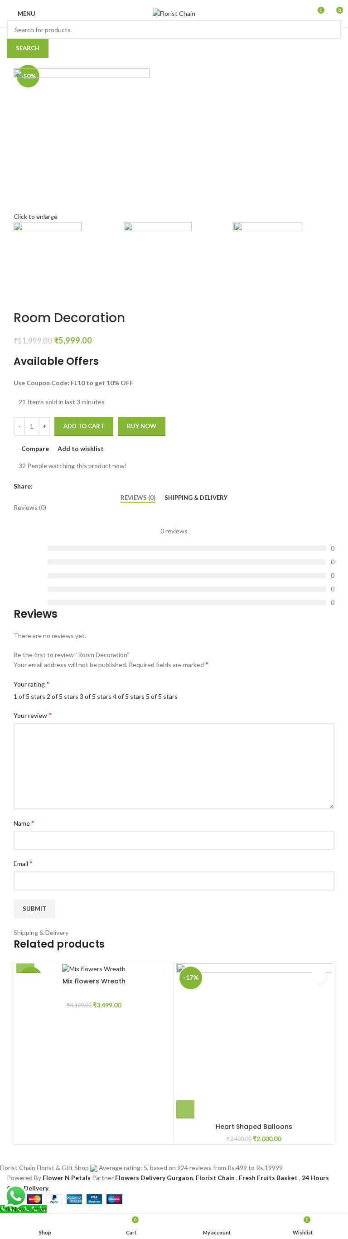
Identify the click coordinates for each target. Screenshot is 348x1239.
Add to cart (83, 426)
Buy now (141, 426)
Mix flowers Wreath (94, 981)
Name (24, 822)
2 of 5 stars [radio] (62, 696)
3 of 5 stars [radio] (95, 696)
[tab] (138, 498)
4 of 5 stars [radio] (129, 696)
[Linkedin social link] (71, 487)
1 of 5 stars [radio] (29, 696)
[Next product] (36, 295)
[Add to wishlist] (319, 976)
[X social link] (50, 487)
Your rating (31, 683)
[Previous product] (18, 295)
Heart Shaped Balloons (254, 1126)
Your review (33, 715)
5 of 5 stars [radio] (162, 696)
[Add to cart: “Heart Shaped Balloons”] (185, 1109)
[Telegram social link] (82, 487)
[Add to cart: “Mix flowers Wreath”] (25, 964)
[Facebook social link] (40, 487)
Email (23, 863)
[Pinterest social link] (61, 487)
